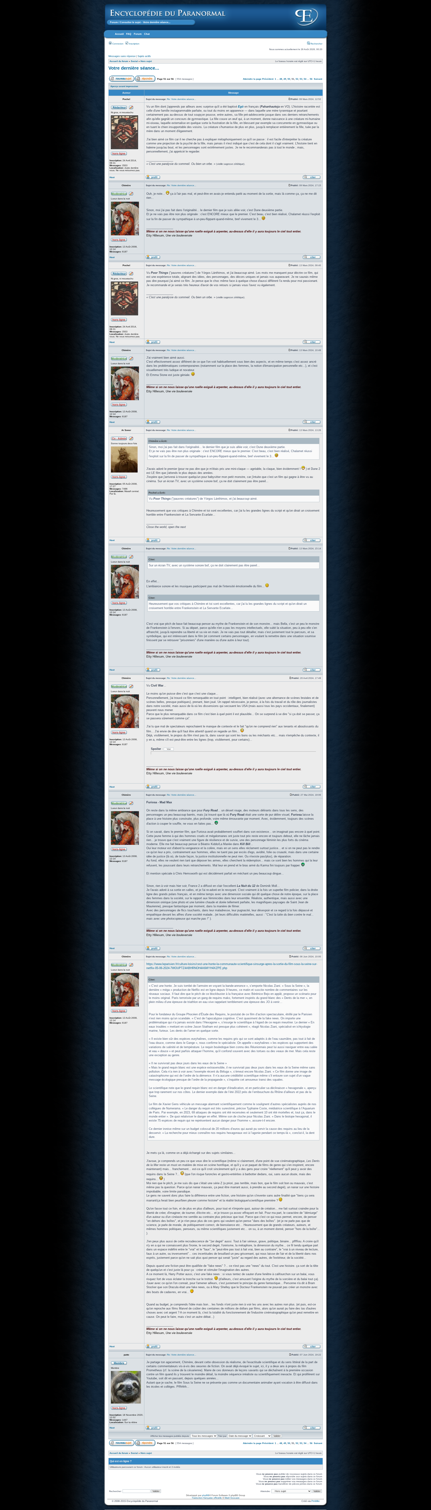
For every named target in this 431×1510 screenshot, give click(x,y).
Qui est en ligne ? (121, 1461)
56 (311, 79)
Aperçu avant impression (124, 86)
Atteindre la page (252, 79)
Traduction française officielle (207, 1498)
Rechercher (316, 43)
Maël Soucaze (232, 1498)
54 (305, 79)
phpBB (205, 1495)
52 (297, 79)
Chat (147, 34)
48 (280, 79)
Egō (241, 106)
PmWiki (315, 1501)
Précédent (267, 79)
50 (289, 79)
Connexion (117, 43)
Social (134, 61)
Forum (114, 22)
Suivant (318, 79)
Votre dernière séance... (133, 68)
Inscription (133, 43)
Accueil (119, 34)
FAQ (128, 34)
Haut (112, 177)
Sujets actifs (144, 56)
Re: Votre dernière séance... (181, 99)
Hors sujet (146, 61)
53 (301, 79)
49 (285, 79)
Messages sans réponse (122, 56)
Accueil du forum (119, 61)
